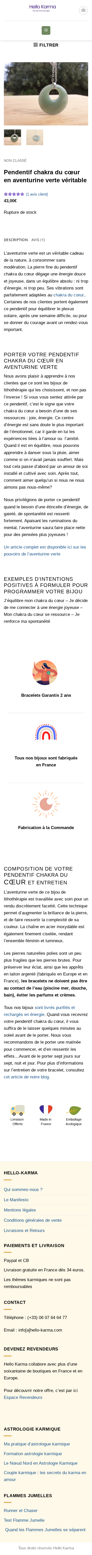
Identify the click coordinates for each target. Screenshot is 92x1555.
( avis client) (37, 194)
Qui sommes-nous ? (23, 1189)
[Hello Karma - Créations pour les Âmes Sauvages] (41, 10)
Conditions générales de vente (33, 1220)
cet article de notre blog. (27, 1077)
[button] (83, 10)
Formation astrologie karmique (33, 1453)
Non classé (15, 161)
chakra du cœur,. (69, 295)
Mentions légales (20, 1210)
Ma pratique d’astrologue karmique (37, 1444)
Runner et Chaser (21, 1510)
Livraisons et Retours (24, 1230)
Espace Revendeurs (23, 1397)
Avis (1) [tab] (38, 240)
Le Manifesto (16, 1199)
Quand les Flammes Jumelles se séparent (45, 1529)
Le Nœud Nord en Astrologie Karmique (40, 1463)
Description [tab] (16, 240)
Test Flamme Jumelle (24, 1520)
